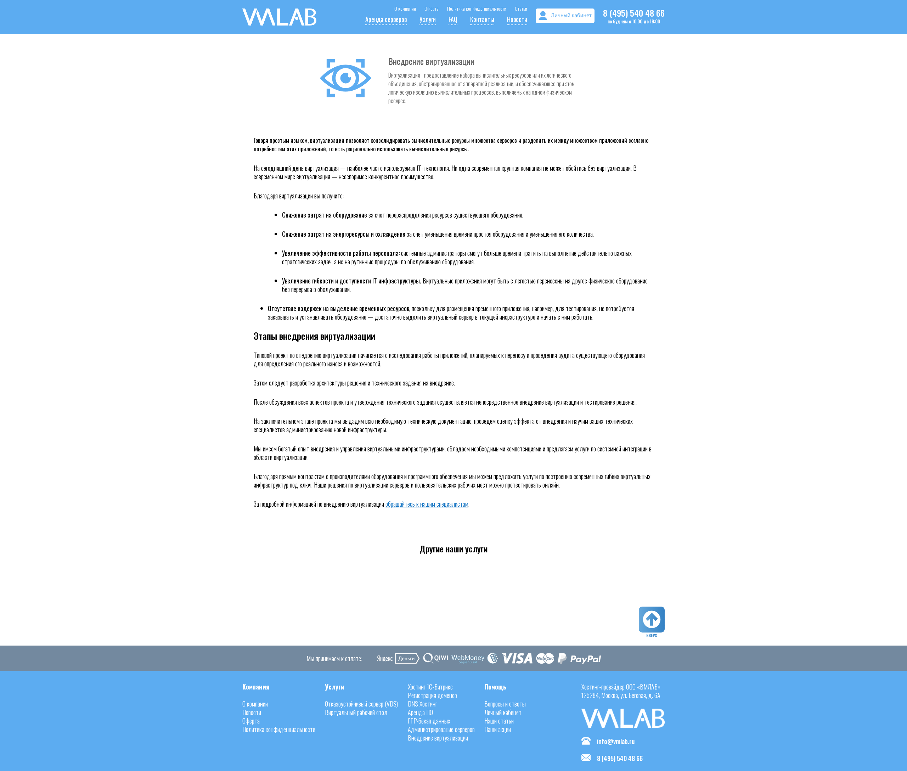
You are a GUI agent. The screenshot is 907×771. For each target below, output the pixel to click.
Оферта (431, 8)
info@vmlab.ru (616, 741)
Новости (517, 19)
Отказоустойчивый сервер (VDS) (361, 703)
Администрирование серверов (441, 729)
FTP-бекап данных (429, 720)
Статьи (521, 8)
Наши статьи (499, 720)
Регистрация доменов (432, 695)
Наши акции (497, 729)
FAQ (453, 19)
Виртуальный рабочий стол (356, 712)
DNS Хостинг (422, 703)
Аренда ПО (420, 712)
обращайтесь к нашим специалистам (426, 503)
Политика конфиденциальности (476, 8)
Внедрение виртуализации (438, 737)
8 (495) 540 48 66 (634, 13)
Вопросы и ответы (505, 703)
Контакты (482, 19)
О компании (405, 8)
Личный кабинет (503, 712)
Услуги (427, 19)
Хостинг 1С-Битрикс (430, 686)
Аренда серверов (386, 19)
